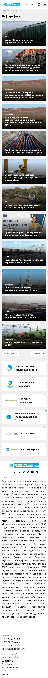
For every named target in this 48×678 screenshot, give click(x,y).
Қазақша (30, 4)
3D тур (5, 674)
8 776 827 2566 (10, 667)
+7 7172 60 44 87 (11, 645)
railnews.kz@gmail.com (13, 649)
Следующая (38, 354)
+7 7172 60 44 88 (11, 642)
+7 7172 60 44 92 (11, 639)
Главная (5, 11)
